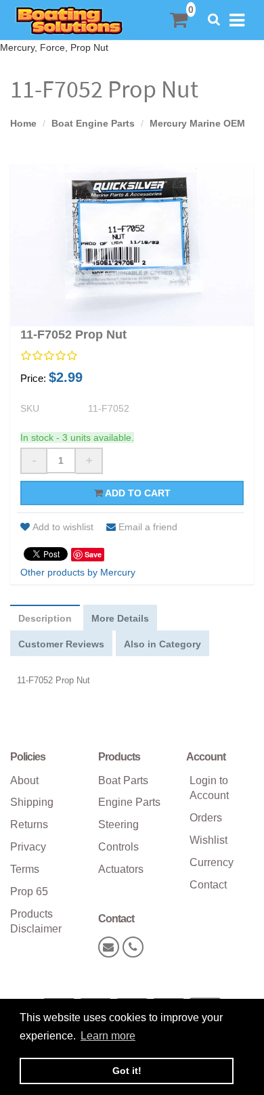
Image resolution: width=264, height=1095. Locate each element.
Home (23, 123)
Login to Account (209, 788)
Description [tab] (45, 618)
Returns (29, 824)
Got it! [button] (126, 1070)
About (24, 780)
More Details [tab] (120, 618)
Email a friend (147, 526)
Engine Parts (129, 802)
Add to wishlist (62, 526)
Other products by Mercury (77, 572)
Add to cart (137, 493)
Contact (208, 884)
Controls (118, 847)
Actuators (121, 869)
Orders (206, 817)
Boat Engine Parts (93, 123)
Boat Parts (123, 780)
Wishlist (208, 840)
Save (93, 554)
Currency (212, 862)
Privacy (28, 847)
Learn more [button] (108, 1036)
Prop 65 (29, 891)
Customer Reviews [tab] (61, 644)
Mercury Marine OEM (197, 123)
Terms (24, 869)
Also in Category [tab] (162, 644)
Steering (118, 824)
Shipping (31, 802)
